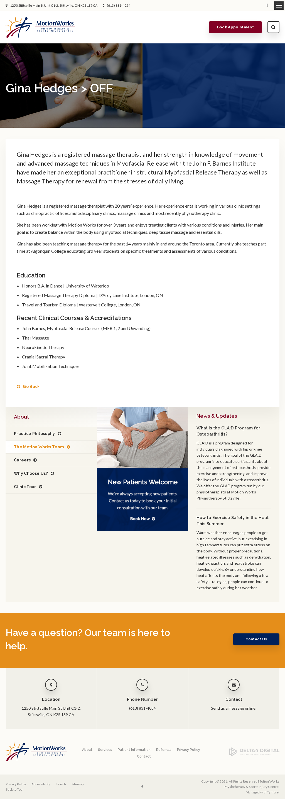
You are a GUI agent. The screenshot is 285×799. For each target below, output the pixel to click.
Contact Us (256, 639)
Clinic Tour (25, 487)
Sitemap (77, 784)
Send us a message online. (233, 708)
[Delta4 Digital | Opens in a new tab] (254, 755)
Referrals (163, 750)
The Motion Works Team (39, 447)
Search (273, 27)
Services (105, 750)
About (87, 750)
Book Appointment (235, 27)
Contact (144, 756)
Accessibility (40, 784)
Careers (22, 460)
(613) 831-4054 (118, 5)
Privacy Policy (188, 750)
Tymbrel (273, 792)
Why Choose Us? (31, 473)
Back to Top (14, 789)
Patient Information (134, 750)
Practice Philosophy (34, 433)
